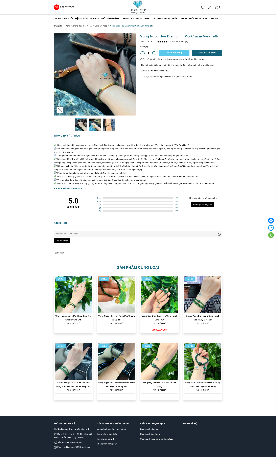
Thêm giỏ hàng (174, 53)
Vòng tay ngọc (101, 26)
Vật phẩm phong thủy (165, 18)
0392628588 (67, 7)
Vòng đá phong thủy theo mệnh (101, 18)
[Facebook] (271, 221)
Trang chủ (61, 18)
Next (133, 77)
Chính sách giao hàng (150, 429)
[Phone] (271, 235)
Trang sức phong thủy (136, 18)
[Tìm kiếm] (202, 7)
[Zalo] (271, 228)
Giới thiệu (73, 18)
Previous (57, 77)
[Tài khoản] (209, 7)
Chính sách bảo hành (150, 434)
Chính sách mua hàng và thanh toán (156, 439)
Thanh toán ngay (207, 53)
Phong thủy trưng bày (194, 18)
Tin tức (215, 18)
